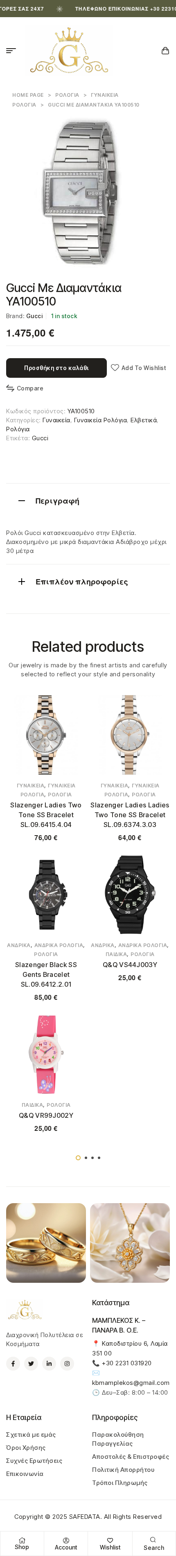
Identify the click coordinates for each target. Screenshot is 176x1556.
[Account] (66, 1540)
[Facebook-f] (13, 1364)
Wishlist (110, 1547)
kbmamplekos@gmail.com (131, 1383)
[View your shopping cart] (165, 51)
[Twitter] (31, 1364)
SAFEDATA (84, 1516)
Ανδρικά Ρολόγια (58, 945)
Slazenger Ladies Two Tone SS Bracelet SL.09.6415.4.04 (45, 815)
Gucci (34, 315)
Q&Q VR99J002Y (46, 1115)
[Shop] (22, 1540)
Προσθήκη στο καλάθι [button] (130, 1002)
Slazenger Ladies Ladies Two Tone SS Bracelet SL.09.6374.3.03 (129, 815)
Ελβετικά (144, 420)
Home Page (28, 95)
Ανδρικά (19, 945)
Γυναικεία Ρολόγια (100, 420)
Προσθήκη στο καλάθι (56, 367)
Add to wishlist (144, 367)
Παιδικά (116, 954)
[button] (78, 1157)
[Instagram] (67, 1364)
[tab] (88, 499)
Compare (30, 388)
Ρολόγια (67, 95)
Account (66, 1547)
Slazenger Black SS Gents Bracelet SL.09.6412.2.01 (46, 974)
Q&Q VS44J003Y (130, 965)
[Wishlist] (110, 1540)
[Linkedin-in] (49, 1364)
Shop (22, 1546)
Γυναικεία (56, 420)
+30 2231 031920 (127, 1363)
